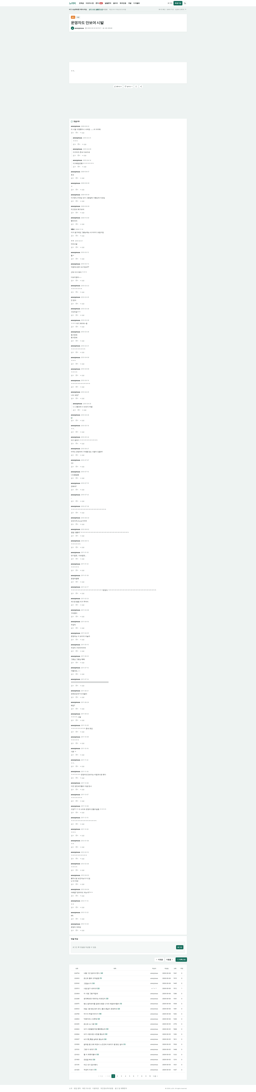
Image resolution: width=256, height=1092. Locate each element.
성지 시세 (92, 9)
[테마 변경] (185, 3)
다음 (154, 1076)
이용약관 (95, 1088)
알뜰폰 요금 (99, 9)
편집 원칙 (77, 1088)
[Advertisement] (128, 47)
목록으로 (182, 960)
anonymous (78, 28)
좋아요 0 (119, 86)
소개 (70, 1088)
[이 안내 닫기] (185, 9)
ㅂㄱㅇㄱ (154, 988)
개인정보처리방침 (106, 1088)
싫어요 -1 (129, 86)
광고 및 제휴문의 (121, 1088)
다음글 (168, 960)
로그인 (170, 3)
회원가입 (178, 3)
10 (150, 1076)
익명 (78, 17)
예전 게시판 (86, 1088)
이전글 (160, 960)
